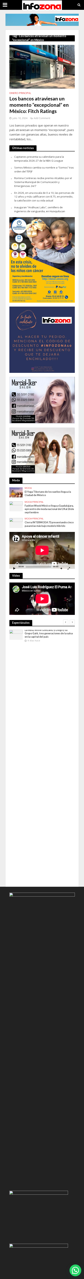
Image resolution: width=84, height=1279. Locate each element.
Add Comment (42, 118)
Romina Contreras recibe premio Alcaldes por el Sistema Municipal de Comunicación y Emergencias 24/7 (43, 182)
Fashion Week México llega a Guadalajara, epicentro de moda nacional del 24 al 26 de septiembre (49, 509)
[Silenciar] (61, 568)
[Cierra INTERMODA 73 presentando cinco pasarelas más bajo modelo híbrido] (16, 522)
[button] (75, 1270)
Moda (28, 488)
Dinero (13, 93)
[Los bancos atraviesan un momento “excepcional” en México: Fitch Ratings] (42, 66)
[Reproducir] (14, 568)
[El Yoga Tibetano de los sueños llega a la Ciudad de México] (16, 492)
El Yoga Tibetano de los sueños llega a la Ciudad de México (48, 493)
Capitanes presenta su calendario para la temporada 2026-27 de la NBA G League (39, 158)
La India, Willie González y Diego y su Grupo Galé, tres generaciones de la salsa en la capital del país (49, 633)
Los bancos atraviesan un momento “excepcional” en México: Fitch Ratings (39, 105)
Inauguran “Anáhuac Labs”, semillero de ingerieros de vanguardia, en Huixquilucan (39, 209)
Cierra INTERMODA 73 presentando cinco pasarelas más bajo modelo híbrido (49, 524)
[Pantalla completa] (69, 568)
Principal (25, 93)
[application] (42, 550)
